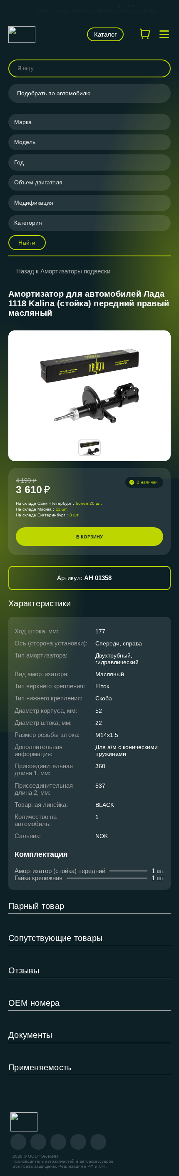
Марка (23, 122)
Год (19, 162)
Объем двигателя (38, 182)
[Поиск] (161, 68)
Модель (24, 142)
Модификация (33, 202)
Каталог (105, 34)
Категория (28, 222)
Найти (26, 242)
